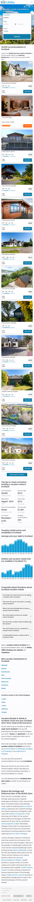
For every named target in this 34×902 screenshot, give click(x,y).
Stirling (3, 688)
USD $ (28, 896)
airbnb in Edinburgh (19, 850)
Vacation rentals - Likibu (8, 2)
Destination (6, 15)
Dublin (3, 702)
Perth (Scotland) (6, 678)
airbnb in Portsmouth (17, 814)
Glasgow (3, 668)
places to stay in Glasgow (17, 834)
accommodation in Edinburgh (14, 749)
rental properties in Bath (10, 824)
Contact (30, 900)
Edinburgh (4, 665)
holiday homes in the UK (15, 875)
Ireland (4, 705)
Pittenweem (4, 682)
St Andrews (4, 685)
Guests (5, 28)
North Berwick (5, 672)
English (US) (19, 896)
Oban (2, 675)
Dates (5, 21)
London (4, 699)
